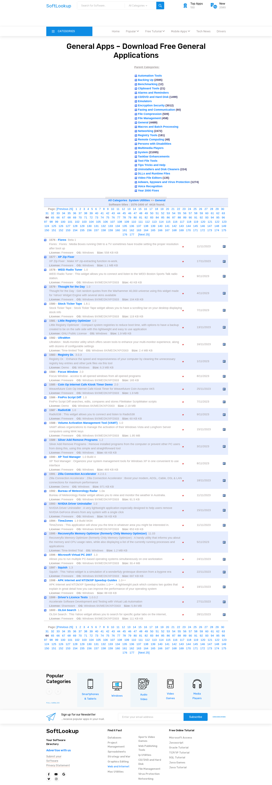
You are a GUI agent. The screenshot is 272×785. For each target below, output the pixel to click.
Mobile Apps (179, 31)
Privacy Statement (58, 765)
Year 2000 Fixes (148, 190)
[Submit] (160, 5)
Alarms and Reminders (153, 92)
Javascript (176, 742)
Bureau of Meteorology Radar (78, 490)
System (143, 152)
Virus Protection (149, 773)
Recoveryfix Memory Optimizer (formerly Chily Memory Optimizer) (102, 533)
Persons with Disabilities (154, 143)
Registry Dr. (66, 354)
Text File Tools (147, 160)
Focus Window (68, 371)
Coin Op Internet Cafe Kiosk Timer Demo (85, 384)
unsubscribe (219, 717)
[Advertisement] (136, 18)
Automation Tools (150, 75)
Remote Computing (151, 139)
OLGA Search (67, 610)
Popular (131, 31)
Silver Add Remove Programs (78, 439)
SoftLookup (62, 731)
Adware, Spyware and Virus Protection (164, 182)
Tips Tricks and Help (151, 165)
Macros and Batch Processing (158, 126)
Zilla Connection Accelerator (77, 473)
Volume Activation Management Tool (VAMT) (88, 422)
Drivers (221, 31)
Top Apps (196, 3)
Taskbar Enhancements (154, 156)
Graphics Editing (118, 761)
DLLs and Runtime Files (154, 173)
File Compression (150, 114)
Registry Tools (147, 135)
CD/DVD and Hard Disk (153, 96)
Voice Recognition (150, 186)
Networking (145, 131)
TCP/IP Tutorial (179, 752)
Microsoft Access (180, 737)
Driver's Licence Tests (73, 597)
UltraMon (64, 337)
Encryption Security (151, 105)
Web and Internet (118, 766)
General (143, 122)
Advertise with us (58, 750)
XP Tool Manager (69, 456)
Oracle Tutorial (178, 747)
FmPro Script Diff (69, 397)
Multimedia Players (151, 148)
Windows (117, 695)
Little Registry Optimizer (74, 320)
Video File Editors (150, 177)
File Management (149, 118)
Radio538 (64, 410)
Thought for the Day (71, 286)
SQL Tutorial (177, 757)
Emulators (145, 101)
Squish (62, 567)
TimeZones (65, 520)
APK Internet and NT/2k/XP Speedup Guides (87, 580)
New (222, 3)
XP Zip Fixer (66, 256)
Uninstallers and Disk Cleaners (158, 169)
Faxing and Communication (156, 109)
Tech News (203, 31)
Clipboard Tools (148, 88)
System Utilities (139, 200)
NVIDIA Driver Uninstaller (75, 503)
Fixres (62, 239)
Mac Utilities (116, 771)
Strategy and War (119, 756)
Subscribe (195, 717)
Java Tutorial (178, 767)
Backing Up (145, 79)
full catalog (53, 703)
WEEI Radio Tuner (70, 269)
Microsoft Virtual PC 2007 (75, 554)
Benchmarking (148, 84)
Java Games (177, 762)
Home (116, 31)
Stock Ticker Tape (70, 303)
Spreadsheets (117, 751)
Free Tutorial (153, 31)
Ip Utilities (144, 754)
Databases (114, 737)
